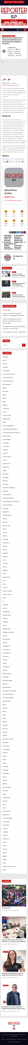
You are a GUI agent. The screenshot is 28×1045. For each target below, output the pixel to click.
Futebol (5, 567)
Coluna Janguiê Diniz (8, 426)
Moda (4, 704)
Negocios (5, 725)
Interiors (5, 636)
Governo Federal (7, 591)
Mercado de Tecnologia (9, 691)
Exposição (5, 539)
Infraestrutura (7, 629)
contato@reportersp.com (14, 200)
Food (4, 560)
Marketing (5, 677)
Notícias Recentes (17, 24)
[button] (21, 29)
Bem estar (5, 391)
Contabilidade (6, 439)
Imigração (5, 605)
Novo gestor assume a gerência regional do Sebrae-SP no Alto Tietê (13, 1007)
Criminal (5, 453)
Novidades (5, 742)
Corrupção (6, 443)
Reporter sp (12, 47)
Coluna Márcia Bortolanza (10, 429)
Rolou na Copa (7, 787)
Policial (4, 759)
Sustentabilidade (7, 818)
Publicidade (6, 773)
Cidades (21, 22)
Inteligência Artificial (8, 632)
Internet (5, 642)
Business (5, 405)
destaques (4, 24)
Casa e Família (7, 415)
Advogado (5, 357)
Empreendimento (8, 505)
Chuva (4, 422)
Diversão (5, 481)
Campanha (6, 408)
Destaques (6, 477)
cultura (24, 24)
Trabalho (5, 828)
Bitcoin (4, 395)
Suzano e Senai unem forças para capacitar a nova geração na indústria (14, 940)
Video (4, 863)
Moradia (5, 708)
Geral (8, 35)
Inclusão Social (7, 615)
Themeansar (14, 1036)
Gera (4, 580)
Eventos (5, 532)
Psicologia (5, 770)
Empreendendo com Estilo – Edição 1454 (14, 332)
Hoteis (4, 598)
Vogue (4, 870)
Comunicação (6, 436)
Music (4, 715)
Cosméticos (6, 446)
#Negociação (17, 53)
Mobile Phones (7, 701)
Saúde (4, 794)
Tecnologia (6, 825)
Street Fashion (7, 811)
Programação (6, 310)
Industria (5, 618)
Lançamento (6, 667)
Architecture (6, 370)
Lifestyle (5, 670)
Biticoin (5, 398)
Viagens (5, 859)
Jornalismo (6, 656)
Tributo (5, 846)
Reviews (5, 784)
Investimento (6, 649)
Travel (4, 842)
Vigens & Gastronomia (9, 866)
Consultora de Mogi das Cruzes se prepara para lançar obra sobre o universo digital (12, 321)
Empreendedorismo (8, 498)
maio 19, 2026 (15, 286)
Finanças (5, 556)
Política (5, 763)
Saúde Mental (6, 797)
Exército (5, 536)
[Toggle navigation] (17, 30)
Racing (4, 777)
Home (3, 1039)
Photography (6, 749)
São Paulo (7, 22)
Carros (4, 412)
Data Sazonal (6, 463)
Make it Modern (7, 673)
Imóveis (5, 608)
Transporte (6, 839)
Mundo (4, 711)
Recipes (5, 780)
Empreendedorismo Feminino (11, 501)
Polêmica (5, 753)
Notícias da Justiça (8, 739)
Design (4, 470)
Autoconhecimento (8, 381)
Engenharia (6, 512)
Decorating (6, 467)
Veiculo (5, 852)
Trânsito (5, 835)
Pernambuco (6, 746)
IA (3, 601)
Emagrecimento (7, 494)
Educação (5, 491)
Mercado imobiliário (8, 698)
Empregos (5, 508)
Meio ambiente (7, 687)
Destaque (5, 474)
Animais (5, 364)
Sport (4, 808)
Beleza (4, 388)
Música (4, 718)
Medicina (5, 684)
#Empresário (17, 51)
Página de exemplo (21, 1039)
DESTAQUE (10, 24)
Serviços (5, 801)
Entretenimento (7, 515)
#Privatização (11, 55)
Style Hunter (6, 815)
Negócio (13, 35)
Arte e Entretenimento (9, 374)
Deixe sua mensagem (11, 1039)
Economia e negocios (9, 488)
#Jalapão (10, 53)
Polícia (4, 756)
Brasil (4, 35)
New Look (5, 729)
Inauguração (6, 611)
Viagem (5, 856)
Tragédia (5, 832)
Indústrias (5, 622)
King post (22, 298)
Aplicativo (5, 367)
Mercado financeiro (8, 694)
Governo (5, 587)
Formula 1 (5, 563)
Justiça (5, 663)
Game (4, 574)
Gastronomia (6, 577)
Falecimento (6, 543)
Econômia (5, 484)
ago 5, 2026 (15, 277)
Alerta (4, 360)
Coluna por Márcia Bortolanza (11, 432)
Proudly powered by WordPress (9, 1034)
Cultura (5, 460)
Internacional (6, 639)
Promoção (5, 766)
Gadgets (5, 570)
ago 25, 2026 (7, 910)
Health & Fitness (7, 594)
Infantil (4, 625)
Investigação (6, 646)
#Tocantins (18, 55)
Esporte (5, 519)
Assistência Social (7, 377)
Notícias (5, 732)
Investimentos (7, 653)
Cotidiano (5, 450)
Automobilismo (7, 384)
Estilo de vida (6, 525)
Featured (5, 553)
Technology (6, 821)
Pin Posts (10, 1042)
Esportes (5, 522)
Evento (5, 529)
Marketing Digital (7, 680)
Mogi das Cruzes (14, 22)
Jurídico (5, 660)
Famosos (5, 546)
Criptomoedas (7, 457)
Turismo (5, 849)
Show (4, 804)
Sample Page (16, 1042)
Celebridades (6, 419)
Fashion (5, 550)
